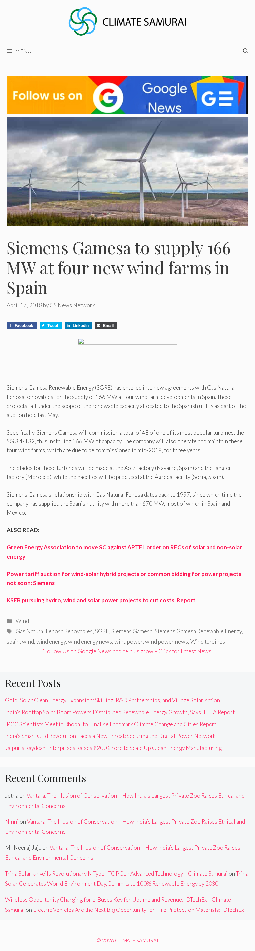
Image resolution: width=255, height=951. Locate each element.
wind (28, 641)
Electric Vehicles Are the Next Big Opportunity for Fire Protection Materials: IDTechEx (138, 909)
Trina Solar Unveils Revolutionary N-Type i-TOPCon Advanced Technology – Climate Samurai (116, 873)
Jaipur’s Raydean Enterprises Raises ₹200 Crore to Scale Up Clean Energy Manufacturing (113, 747)
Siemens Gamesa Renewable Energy (198, 631)
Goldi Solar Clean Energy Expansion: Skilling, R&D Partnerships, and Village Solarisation (112, 700)
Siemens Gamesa (131, 631)
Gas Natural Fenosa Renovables (54, 631)
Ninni (12, 821)
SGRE (102, 631)
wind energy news (90, 641)
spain (13, 641)
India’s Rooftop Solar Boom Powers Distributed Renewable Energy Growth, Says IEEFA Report (120, 712)
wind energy (51, 641)
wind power (128, 641)
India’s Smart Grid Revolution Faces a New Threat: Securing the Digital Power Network (110, 735)
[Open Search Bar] (245, 51)
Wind (22, 620)
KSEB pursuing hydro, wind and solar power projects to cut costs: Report (101, 600)
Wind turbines (207, 641)
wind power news (166, 641)
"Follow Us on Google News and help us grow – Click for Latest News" (127, 651)
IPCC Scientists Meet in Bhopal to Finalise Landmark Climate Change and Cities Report (110, 724)
